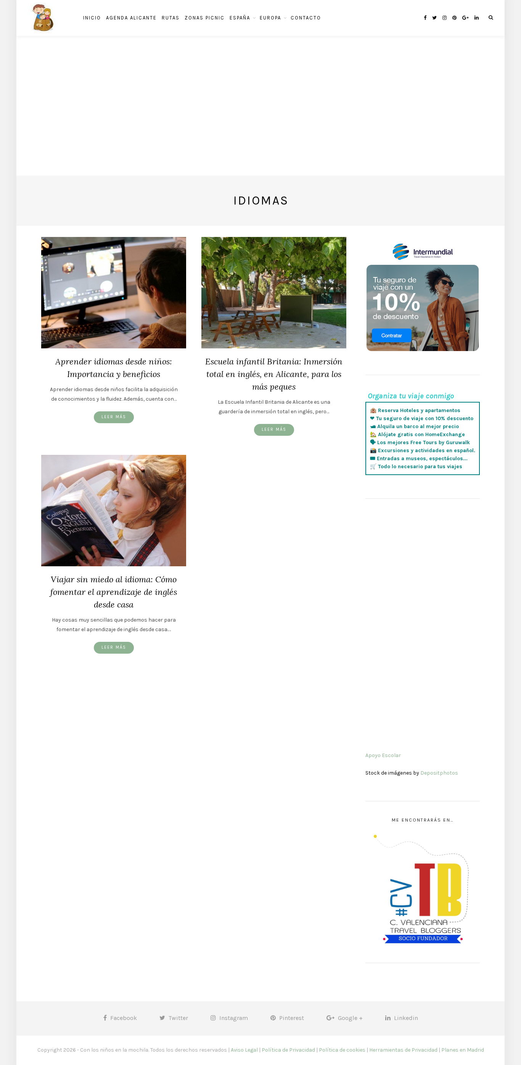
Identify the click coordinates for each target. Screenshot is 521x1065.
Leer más (113, 416)
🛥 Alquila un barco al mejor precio (414, 426)
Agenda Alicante (131, 18)
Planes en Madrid (462, 1050)
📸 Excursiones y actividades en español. (422, 450)
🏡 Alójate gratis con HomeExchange (417, 434)
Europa (270, 18)
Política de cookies (342, 1050)
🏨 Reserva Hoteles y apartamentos (415, 410)
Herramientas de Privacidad (403, 1050)
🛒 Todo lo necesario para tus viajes (416, 466)
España (240, 18)
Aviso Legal (244, 1050)
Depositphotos (439, 773)
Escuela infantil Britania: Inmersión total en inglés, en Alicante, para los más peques (274, 374)
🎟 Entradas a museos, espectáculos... (419, 458)
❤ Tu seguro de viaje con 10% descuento (421, 418)
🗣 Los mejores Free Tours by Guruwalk (420, 442)
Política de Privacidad (288, 1050)
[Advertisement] (260, 122)
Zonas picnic (205, 18)
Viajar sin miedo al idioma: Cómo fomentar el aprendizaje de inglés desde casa (113, 592)
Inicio (92, 18)
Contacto (306, 18)
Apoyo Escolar (383, 755)
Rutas (171, 18)
